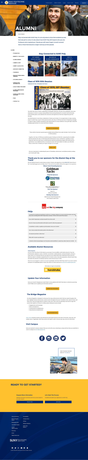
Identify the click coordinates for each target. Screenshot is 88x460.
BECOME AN (52, 57)
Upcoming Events (17, 79)
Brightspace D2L (15, 422)
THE (66, 352)
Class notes (28, 317)
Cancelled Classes (15, 424)
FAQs (14, 98)
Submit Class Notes (18, 65)
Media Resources (15, 435)
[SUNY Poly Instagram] (18, 447)
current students (57, 2)
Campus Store (26, 418)
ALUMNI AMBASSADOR (52, 59)
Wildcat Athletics (26, 423)
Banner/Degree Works (15, 419)
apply (84, 6)
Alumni (12, 50)
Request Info (84, 13)
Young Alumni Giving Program (18, 94)
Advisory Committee (18, 69)
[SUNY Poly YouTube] (21, 447)
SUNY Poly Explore (25, 426)
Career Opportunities (15, 428)
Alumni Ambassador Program (18, 90)
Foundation (16, 53)
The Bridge (16, 72)
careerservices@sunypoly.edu (68, 262)
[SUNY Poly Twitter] (15, 447)
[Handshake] (52, 269)
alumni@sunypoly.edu (40, 329)
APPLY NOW (58, 401)
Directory (14, 430)
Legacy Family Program (19, 86)
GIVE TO (69, 57)
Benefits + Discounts (18, 56)
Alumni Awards (17, 59)
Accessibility (25, 416)
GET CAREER (35, 57)
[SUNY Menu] (2, 2)
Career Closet (17, 62)
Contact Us (16, 101)
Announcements (15, 416)
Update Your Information (16, 83)
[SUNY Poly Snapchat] (27, 447)
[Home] (15, 2)
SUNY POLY (69, 59)
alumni (64, 2)
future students (49, 2)
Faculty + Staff (70, 2)
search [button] (84, 3)
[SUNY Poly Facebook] (12, 447)
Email (13, 433)
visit (84, 10)
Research (77, 2)
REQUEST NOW (30, 401)
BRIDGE (68, 352)
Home (19, 34)
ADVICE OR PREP (36, 59)
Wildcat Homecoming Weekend (18, 76)
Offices (24, 421)
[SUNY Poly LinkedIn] (24, 447)
